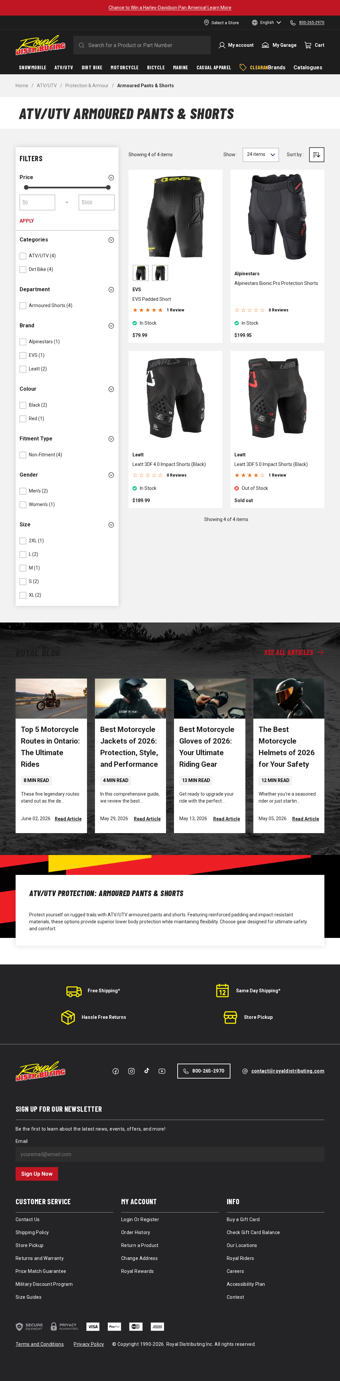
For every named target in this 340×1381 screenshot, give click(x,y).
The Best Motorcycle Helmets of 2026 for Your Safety (287, 746)
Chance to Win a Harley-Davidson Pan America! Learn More (170, 7)
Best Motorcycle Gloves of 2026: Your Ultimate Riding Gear (206, 746)
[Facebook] (116, 1071)
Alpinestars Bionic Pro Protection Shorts (276, 283)
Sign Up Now (36, 1174)
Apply (27, 221)
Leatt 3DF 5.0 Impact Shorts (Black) (271, 464)
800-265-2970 (208, 1071)
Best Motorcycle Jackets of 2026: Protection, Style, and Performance (129, 746)
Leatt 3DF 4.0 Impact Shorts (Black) (169, 464)
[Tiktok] (146, 1070)
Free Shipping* (104, 990)
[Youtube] (162, 1071)
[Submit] (80, 45)
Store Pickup (258, 1017)
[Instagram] (131, 1071)
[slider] (26, 187)
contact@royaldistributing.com (287, 1071)
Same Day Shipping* (258, 990)
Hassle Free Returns (104, 1017)
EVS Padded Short (151, 299)
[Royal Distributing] (40, 45)
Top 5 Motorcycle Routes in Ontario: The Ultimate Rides (50, 746)
